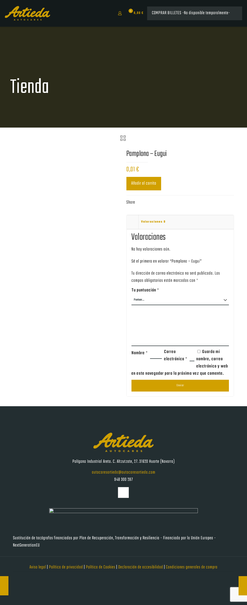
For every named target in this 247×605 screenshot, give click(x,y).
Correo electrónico (175, 355)
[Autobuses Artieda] (27, 13)
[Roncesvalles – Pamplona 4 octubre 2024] (4, 585)
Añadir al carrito (143, 183)
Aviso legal (38, 567)
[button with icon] (123, 492)
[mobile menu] (103, 13)
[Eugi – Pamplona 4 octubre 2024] (243, 585)
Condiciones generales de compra (192, 567)
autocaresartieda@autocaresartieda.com (123, 472)
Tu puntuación (145, 290)
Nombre (139, 353)
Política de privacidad (66, 567)
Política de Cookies (101, 567)
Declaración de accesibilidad (141, 567)
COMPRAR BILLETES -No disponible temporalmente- (191, 13)
